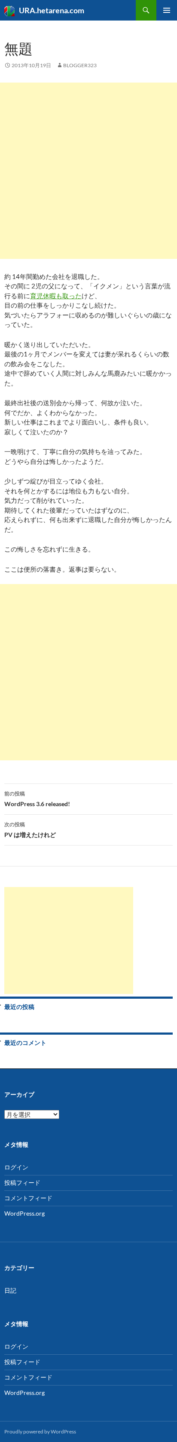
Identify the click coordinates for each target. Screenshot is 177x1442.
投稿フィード (22, 1182)
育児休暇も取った (56, 296)
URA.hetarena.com (51, 10)
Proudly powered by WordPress (40, 1431)
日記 (10, 1290)
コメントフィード (28, 1198)
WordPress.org (24, 1213)
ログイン (16, 1167)
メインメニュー (166, 10)
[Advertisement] (88, 171)
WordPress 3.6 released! (37, 798)
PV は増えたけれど (30, 829)
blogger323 (80, 65)
